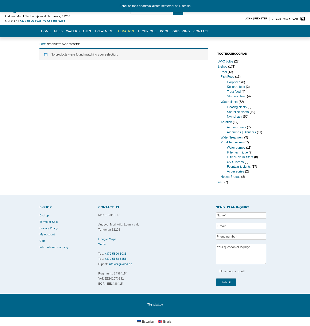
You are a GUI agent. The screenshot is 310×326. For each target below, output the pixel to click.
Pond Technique (232, 142)
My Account (47, 234)
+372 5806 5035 (116, 253)
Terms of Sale (48, 221)
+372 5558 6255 (116, 258)
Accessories (235, 171)
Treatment (104, 31)
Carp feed (233, 82)
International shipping (53, 247)
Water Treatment (232, 137)
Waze (102, 244)
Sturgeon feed (236, 96)
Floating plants (237, 107)
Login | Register (256, 18)
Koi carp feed (236, 86)
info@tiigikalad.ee (120, 264)
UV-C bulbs (225, 61)
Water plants (78, 31)
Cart (42, 240)
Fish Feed (227, 76)
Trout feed (234, 91)
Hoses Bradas (230, 176)
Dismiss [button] (185, 6)
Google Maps (107, 239)
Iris (219, 182)
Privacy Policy (48, 228)
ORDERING (181, 31)
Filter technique (237, 152)
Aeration (226, 122)
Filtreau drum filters (240, 157)
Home (46, 31)
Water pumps (236, 147)
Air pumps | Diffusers (241, 132)
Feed (58, 31)
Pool (164, 31)
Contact (201, 31)
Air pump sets (236, 127)
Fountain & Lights (239, 166)
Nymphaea (234, 116)
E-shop (222, 66)
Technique (147, 31)
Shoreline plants (238, 112)
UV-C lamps (235, 162)
